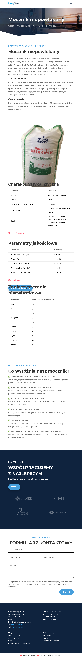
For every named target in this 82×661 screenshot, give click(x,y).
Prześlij (66, 592)
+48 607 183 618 (17, 627)
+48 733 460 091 (17, 625)
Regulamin (47, 635)
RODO (45, 638)
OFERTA (14, 487)
